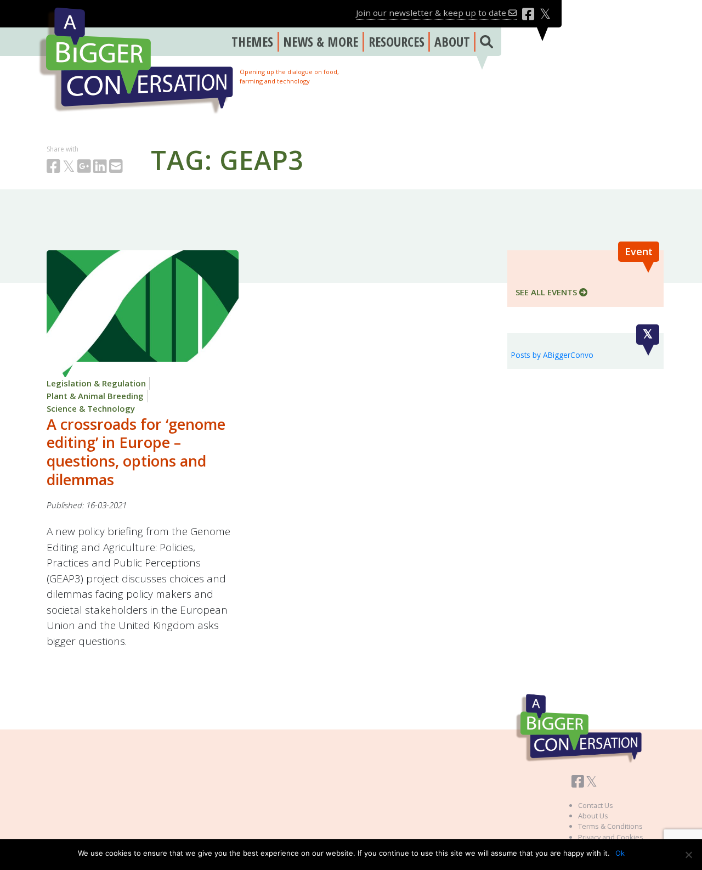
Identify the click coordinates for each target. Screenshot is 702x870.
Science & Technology (91, 408)
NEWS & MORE (320, 41)
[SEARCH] (484, 42)
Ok (620, 853)
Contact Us (595, 805)
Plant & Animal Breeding (95, 395)
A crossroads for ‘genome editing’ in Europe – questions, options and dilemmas (136, 452)
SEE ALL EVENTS (547, 292)
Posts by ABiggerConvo (552, 355)
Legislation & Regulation (96, 383)
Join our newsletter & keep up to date (432, 12)
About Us (593, 816)
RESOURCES (396, 41)
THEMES (252, 41)
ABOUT (452, 41)
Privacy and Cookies (610, 837)
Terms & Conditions (610, 826)
